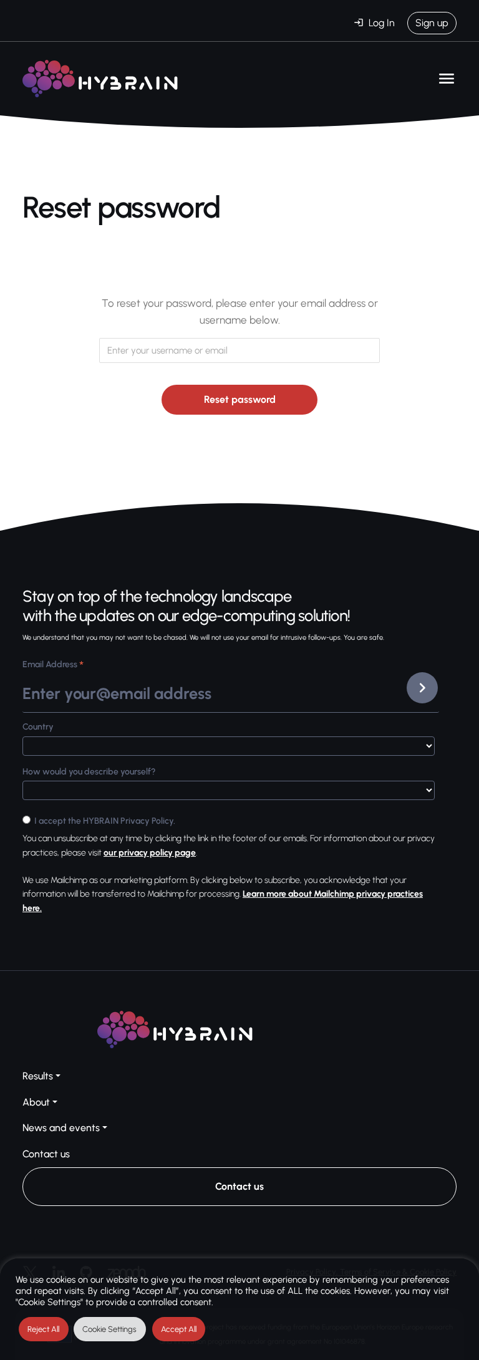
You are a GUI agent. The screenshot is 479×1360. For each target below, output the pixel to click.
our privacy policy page (150, 852)
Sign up (431, 23)
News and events (61, 1128)
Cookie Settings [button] (109, 1329)
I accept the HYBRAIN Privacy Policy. (104, 821)
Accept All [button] (178, 1329)
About (36, 1102)
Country (38, 726)
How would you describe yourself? (89, 771)
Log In (382, 23)
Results (37, 1076)
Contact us (46, 1154)
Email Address (53, 665)
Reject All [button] (43, 1329)
